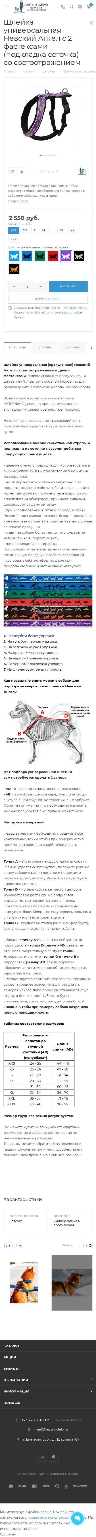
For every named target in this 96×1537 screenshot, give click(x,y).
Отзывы (45, 347)
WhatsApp (53, 1457)
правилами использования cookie (56, 1517)
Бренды (11, 1368)
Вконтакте (42, 1457)
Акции (10, 1357)
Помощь (12, 1403)
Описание (17, 347)
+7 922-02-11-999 (35, 1420)
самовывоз (60, 312)
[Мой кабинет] (80, 7)
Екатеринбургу (76, 307)
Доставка (20, 307)
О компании (16, 1380)
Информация (17, 1391)
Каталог (12, 1345)
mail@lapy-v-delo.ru (51, 1429)
